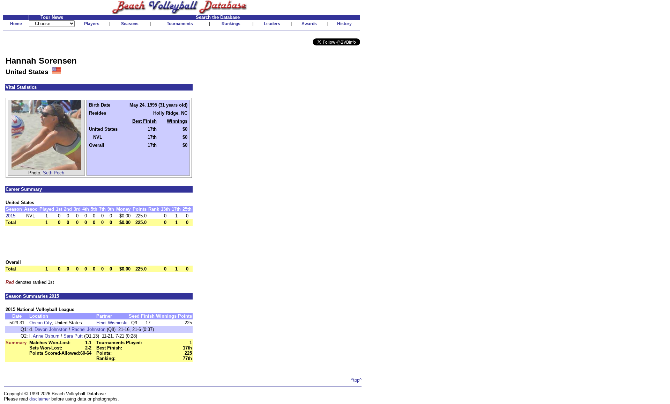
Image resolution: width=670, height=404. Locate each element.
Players (91, 23)
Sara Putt (73, 336)
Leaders (272, 23)
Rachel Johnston (88, 329)
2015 (10, 215)
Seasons (130, 23)
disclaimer (39, 399)
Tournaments (180, 23)
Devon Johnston (51, 329)
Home (16, 23)
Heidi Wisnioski (111, 322)
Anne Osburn (46, 336)
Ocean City (40, 322)
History (344, 23)
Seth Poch (53, 172)
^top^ (356, 380)
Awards (309, 23)
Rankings (231, 23)
